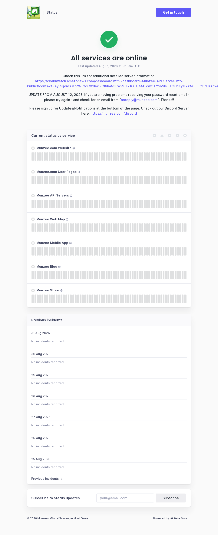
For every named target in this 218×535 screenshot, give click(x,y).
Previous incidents (45, 478)
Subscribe (171, 498)
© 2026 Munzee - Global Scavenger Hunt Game (57, 518)
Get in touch (173, 12)
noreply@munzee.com (139, 100)
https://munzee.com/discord (113, 113)
